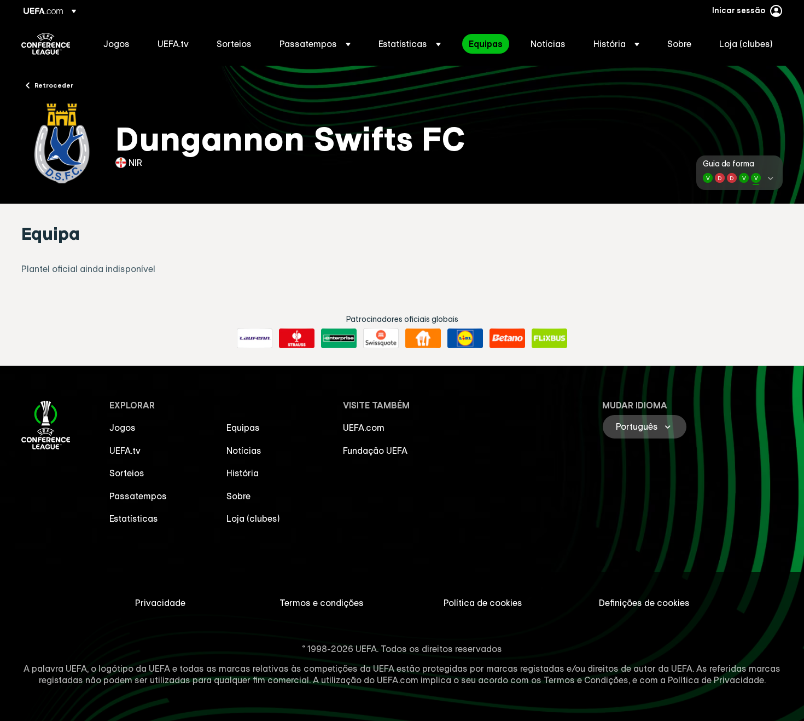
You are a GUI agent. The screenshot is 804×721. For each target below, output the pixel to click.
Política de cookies (483, 603)
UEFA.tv (125, 450)
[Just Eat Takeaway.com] (423, 338)
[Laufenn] (254, 338)
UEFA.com (363, 427)
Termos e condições (321, 603)
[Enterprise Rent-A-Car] (339, 338)
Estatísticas (133, 518)
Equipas (243, 427)
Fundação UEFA (375, 450)
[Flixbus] (549, 338)
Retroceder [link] (53, 85)
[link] (116, 43)
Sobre (238, 496)
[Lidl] (465, 338)
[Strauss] (296, 338)
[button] (315, 43)
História (242, 473)
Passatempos (138, 496)
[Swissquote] (381, 338)
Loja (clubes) (253, 518)
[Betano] (507, 338)
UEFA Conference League (45, 44)
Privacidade (160, 603)
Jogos (122, 427)
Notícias (243, 450)
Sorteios (126, 473)
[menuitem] (116, 43)
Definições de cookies (644, 603)
